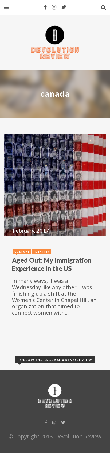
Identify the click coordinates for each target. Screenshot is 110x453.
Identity (42, 251)
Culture (22, 251)
